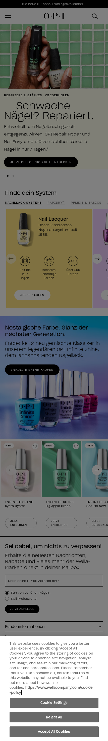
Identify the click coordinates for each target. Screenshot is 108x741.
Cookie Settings (54, 703)
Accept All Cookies (54, 731)
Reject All (54, 717)
